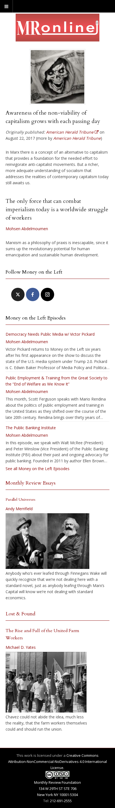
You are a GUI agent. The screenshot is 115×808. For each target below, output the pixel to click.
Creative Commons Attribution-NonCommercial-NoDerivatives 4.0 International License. (57, 761)
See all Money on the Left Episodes (38, 468)
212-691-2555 (61, 800)
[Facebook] (32, 294)
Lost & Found (20, 613)
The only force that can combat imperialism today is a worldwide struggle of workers (57, 209)
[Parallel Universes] (47, 541)
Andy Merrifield (19, 508)
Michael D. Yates (21, 647)
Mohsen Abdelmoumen (27, 228)
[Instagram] (47, 294)
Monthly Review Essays (31, 483)
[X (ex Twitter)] (18, 294)
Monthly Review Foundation (57, 782)
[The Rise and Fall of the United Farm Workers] (46, 682)
